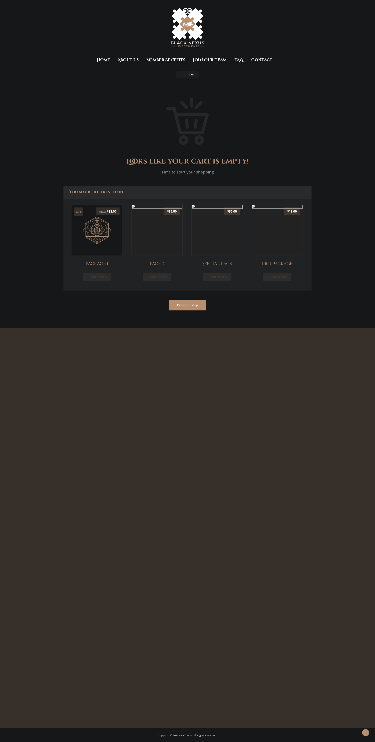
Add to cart (99, 277)
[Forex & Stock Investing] (187, 28)
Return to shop (187, 305)
